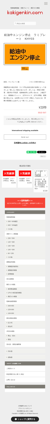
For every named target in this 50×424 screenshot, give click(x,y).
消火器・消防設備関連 (13, 344)
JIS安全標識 (10, 331)
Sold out (25, 137)
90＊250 (11, 253)
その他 (10, 229)
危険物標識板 (10, 217)
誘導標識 (11, 274)
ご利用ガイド (10, 368)
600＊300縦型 (12, 225)
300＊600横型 (12, 221)
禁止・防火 (11, 335)
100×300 (11, 313)
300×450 (11, 306)
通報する (43, 156)
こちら (21, 122)
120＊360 (11, 242)
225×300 (11, 309)
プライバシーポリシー (25, 408)
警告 (9, 339)
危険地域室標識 (11, 301)
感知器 (10, 357)
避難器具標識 (10, 262)
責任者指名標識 (11, 318)
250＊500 (11, 238)
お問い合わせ (10, 380)
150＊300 (11, 246)
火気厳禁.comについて (25, 406)
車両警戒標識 (12, 289)
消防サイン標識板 (12, 234)
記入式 (10, 322)
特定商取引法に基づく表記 (15, 374)
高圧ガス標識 (10, 284)
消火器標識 (10, 279)
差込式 (10, 326)
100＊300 (11, 249)
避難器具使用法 (13, 266)
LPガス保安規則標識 (14, 292)
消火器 (10, 351)
